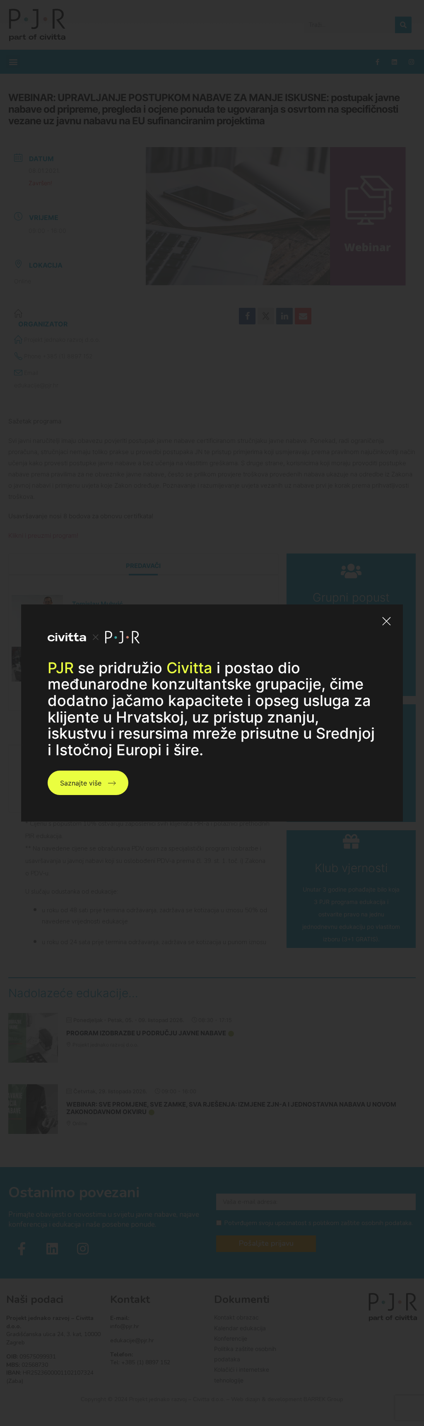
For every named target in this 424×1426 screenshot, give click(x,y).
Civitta (189, 668)
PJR (61, 668)
